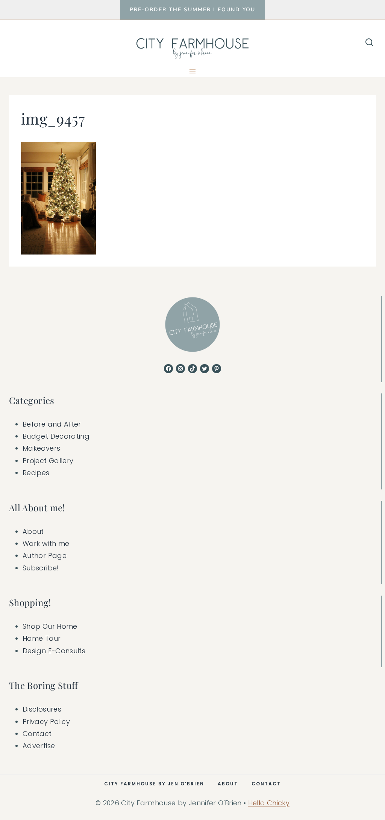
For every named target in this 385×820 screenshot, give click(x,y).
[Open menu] (193, 71)
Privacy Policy (46, 721)
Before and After (52, 424)
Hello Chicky (269, 803)
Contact (37, 733)
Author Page (45, 555)
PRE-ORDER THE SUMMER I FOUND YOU (192, 9)
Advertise (39, 745)
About (33, 531)
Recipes (36, 472)
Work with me (46, 543)
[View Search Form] (369, 42)
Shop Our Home (50, 626)
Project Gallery (48, 460)
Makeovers (41, 448)
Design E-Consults (54, 650)
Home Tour (42, 638)
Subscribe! (41, 568)
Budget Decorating (56, 436)
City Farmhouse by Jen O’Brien (154, 783)
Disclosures (42, 709)
